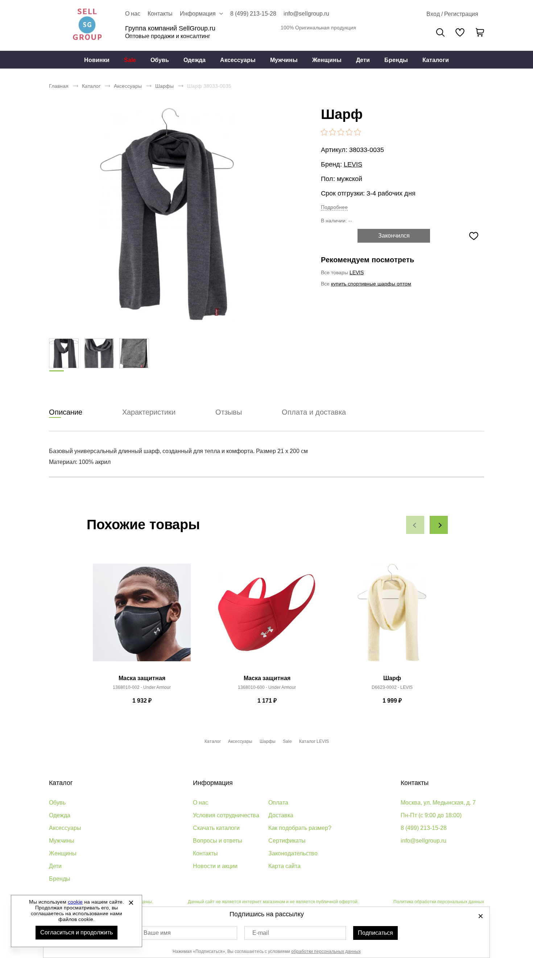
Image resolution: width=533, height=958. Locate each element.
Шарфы (164, 86)
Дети (363, 60)
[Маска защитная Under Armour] (141, 616)
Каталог (91, 86)
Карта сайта (284, 866)
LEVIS (353, 164)
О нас (132, 14)
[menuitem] (97, 60)
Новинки (97, 60)
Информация (213, 782)
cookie (75, 902)
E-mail (260, 933)
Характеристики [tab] (148, 412)
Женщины (327, 60)
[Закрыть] (131, 902)
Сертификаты (287, 841)
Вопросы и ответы (217, 841)
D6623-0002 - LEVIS (392, 687)
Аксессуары (238, 60)
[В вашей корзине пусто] (479, 32)
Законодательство (293, 853)
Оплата (278, 802)
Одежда (194, 60)
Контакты (160, 14)
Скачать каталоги (216, 828)
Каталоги (435, 60)
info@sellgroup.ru (306, 14)
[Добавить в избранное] (473, 236)
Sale (130, 60)
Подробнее (334, 207)
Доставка (280, 815)
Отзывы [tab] (228, 412)
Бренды (396, 60)
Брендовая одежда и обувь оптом (87, 25)
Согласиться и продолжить (76, 932)
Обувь (159, 60)
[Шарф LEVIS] (392, 616)
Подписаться (375, 933)
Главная (59, 86)
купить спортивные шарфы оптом (371, 284)
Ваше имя (157, 933)
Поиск (440, 32)
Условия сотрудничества (226, 815)
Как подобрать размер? (299, 828)
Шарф (392, 678)
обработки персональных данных (326, 951)
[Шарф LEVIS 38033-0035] (167, 214)
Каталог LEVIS (314, 741)
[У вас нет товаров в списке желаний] (459, 32)
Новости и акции (215, 866)
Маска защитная (142, 678)
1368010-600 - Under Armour (267, 687)
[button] (415, 525)
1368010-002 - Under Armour (142, 687)
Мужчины (284, 60)
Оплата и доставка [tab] (314, 412)
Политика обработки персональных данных (438, 901)
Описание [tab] (65, 412)
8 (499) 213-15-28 (253, 14)
